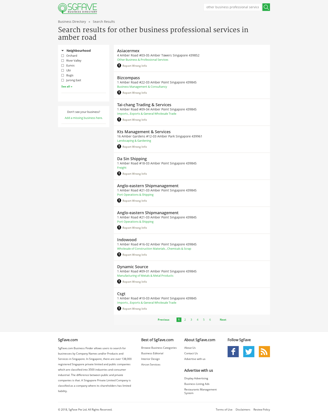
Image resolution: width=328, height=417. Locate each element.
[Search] (266, 7)
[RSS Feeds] (264, 351)
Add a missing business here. (84, 118)
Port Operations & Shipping (135, 195)
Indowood (127, 239)
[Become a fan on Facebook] (233, 351)
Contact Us (191, 353)
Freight (122, 168)
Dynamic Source (132, 266)
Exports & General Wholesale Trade (153, 114)
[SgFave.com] (77, 8)
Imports (122, 114)
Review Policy (261, 409)
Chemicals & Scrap (179, 249)
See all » (66, 86)
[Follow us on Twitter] (248, 351)
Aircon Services (150, 364)
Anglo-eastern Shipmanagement (148, 185)
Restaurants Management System (200, 391)
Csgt (121, 293)
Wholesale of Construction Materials (141, 249)
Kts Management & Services (144, 131)
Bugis (69, 75)
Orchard (71, 56)
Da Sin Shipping (132, 158)
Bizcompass (128, 77)
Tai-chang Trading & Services (144, 104)
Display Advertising (196, 378)
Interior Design (150, 359)
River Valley (73, 60)
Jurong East (73, 80)
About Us (190, 348)
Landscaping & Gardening (134, 141)
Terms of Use (224, 409)
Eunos (70, 65)
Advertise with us (195, 359)
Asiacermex (128, 50)
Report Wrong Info (134, 66)
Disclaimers (243, 409)
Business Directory (72, 21)
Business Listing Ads (197, 384)
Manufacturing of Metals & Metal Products (145, 276)
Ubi (68, 70)
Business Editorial (152, 353)
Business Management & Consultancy (142, 87)
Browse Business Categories (159, 348)
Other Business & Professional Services (142, 60)
